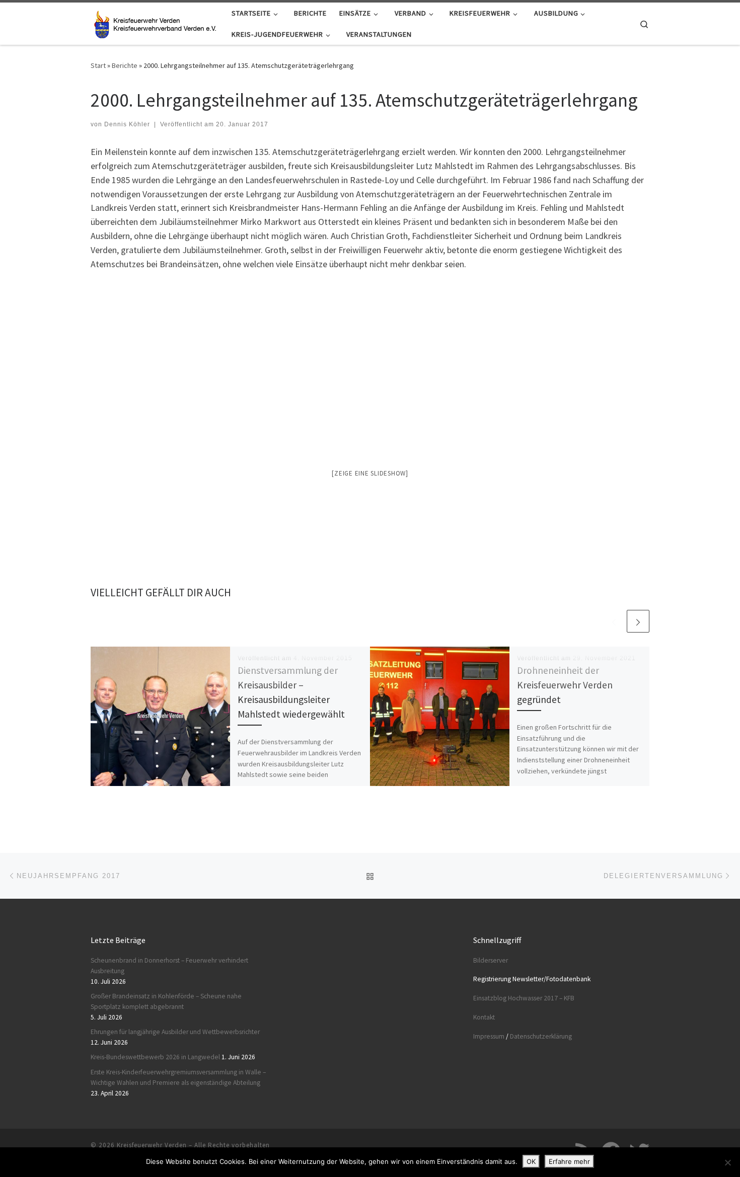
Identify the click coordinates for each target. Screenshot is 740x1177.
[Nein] (727, 1162)
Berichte (124, 65)
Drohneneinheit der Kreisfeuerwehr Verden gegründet (565, 684)
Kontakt (484, 1017)
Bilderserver (490, 960)
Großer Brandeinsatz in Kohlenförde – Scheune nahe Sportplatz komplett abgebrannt (166, 1001)
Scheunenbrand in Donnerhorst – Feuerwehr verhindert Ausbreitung (169, 965)
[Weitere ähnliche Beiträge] (638, 621)
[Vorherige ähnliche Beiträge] (614, 621)
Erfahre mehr (569, 1161)
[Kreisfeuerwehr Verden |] (153, 22)
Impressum (488, 1036)
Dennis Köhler (127, 124)
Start (98, 65)
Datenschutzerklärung (541, 1036)
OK (531, 1161)
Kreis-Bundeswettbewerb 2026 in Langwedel (155, 1057)
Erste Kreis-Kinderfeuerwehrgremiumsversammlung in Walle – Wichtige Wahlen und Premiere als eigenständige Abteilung (178, 1077)
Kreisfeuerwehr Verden (152, 1145)
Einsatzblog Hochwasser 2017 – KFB (523, 998)
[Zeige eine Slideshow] (370, 473)
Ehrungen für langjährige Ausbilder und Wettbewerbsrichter (176, 1032)
